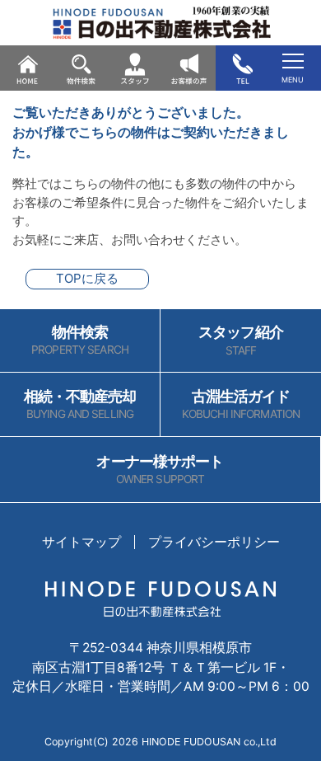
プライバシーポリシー (214, 542)
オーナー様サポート (159, 469)
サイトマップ (81, 542)
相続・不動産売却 (80, 404)
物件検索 (79, 340)
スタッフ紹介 (240, 340)
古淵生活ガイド (241, 404)
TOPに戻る (87, 278)
